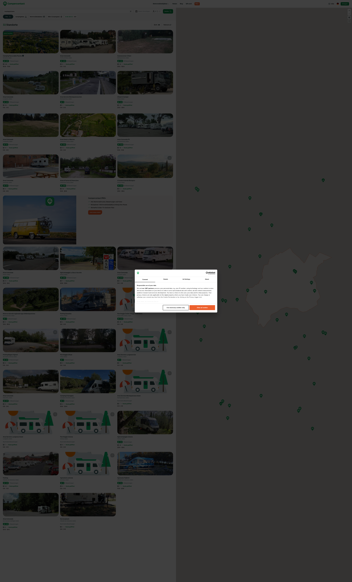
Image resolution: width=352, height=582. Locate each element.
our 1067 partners (148, 288)
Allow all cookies (202, 307)
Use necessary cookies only (176, 307)
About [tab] (207, 279)
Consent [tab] (145, 279)
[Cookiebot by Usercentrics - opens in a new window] (207, 273)
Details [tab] (165, 279)
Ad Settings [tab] (186, 279)
